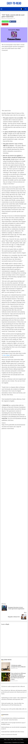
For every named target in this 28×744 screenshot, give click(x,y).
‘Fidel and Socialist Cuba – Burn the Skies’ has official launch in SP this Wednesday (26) (12, 704)
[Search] (25, 9)
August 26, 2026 (15, 668)
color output (6, 355)
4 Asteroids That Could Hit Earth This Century (12, 731)
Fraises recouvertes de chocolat (9, 734)
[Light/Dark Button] (22, 9)
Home (5, 739)
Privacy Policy (20, 739)
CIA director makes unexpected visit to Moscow (18, 666)
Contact (15, 739)
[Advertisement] (14, 66)
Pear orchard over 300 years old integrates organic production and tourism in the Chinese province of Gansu (18, 676)
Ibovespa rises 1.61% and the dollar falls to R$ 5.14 (13, 709)
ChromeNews (15, 742)
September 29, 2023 (11, 18)
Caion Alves (5, 18)
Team (12, 739)
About (8, 739)
